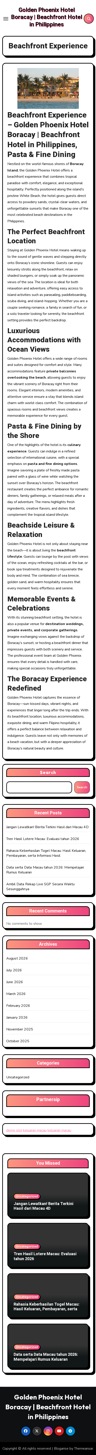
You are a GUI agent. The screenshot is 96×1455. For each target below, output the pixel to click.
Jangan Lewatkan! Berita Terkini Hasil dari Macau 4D (47, 827)
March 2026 (16, 993)
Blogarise (61, 1448)
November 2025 (19, 1029)
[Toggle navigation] (5, 18)
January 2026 (17, 1017)
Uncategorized (17, 1077)
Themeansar (83, 1448)
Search (48, 772)
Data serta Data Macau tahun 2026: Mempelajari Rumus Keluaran (46, 1357)
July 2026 (14, 970)
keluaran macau (35, 1130)
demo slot (14, 1130)
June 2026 (14, 982)
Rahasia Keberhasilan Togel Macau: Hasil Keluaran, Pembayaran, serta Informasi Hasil (46, 853)
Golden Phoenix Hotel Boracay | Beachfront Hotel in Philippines (46, 17)
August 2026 (17, 958)
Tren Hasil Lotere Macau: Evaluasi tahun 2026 (42, 838)
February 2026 (18, 1005)
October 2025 (17, 1041)
